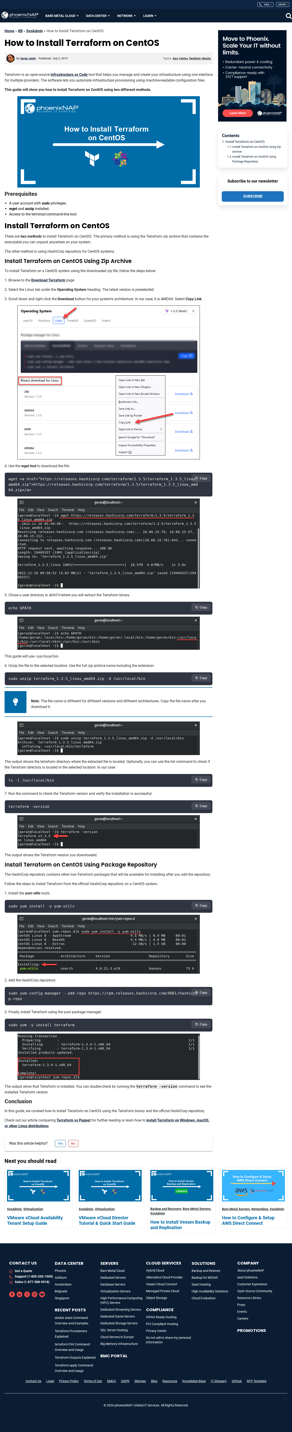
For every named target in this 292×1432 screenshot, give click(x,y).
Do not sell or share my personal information (168, 1340)
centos (183, 58)
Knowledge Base (194, 1381)
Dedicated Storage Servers (119, 1323)
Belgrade (61, 1291)
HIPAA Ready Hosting (161, 1317)
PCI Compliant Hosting (162, 1324)
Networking (259, 1209)
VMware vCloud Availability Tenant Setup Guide (35, 1220)
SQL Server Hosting (114, 1330)
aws (175, 58)
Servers (109, 1263)
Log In (281, 4)
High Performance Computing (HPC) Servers (121, 1300)
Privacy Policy (69, 1381)
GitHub (237, 1381)
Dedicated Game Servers (117, 1316)
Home (9, 31)
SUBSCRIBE (253, 196)
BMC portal (114, 1356)
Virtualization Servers (115, 1291)
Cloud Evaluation (204, 1298)
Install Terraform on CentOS (245, 142)
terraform (195, 58)
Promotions (251, 1330)
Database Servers (112, 1284)
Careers (242, 1318)
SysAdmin (34, 31)
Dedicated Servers (113, 1277)
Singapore (62, 1298)
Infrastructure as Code (69, 74)
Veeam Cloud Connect (161, 1284)
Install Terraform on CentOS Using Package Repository (254, 159)
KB (20, 31)
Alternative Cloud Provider (164, 1277)
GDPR (125, 1381)
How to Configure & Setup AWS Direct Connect (248, 1220)
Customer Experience (252, 1284)
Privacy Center (156, 1331)
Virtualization (33, 1209)
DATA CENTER (69, 1263)
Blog (154, 1381)
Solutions (203, 1263)
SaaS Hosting (201, 1284)
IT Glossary (219, 1381)
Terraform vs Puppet (74, 1120)
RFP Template (256, 1381)
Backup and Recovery (165, 1209)
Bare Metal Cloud (112, 1271)
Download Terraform (48, 280)
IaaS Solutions (247, 1277)
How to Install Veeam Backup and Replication (180, 1224)
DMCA (111, 1381)
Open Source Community (254, 1291)
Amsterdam (63, 1284)
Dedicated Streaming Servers (120, 1309)
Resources (169, 1381)
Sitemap (140, 1381)
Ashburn (61, 1277)
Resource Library (249, 1298)
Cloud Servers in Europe (117, 1337)
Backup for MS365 (205, 1277)
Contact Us (33, 1381)
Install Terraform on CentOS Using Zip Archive (256, 149)
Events (242, 1311)
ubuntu (206, 58)
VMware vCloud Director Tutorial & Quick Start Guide (107, 1220)
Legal (50, 1381)
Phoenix (60, 1271)
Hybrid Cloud (155, 1270)
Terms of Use (93, 1381)
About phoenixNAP (250, 1270)
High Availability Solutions (210, 1291)
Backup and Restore (206, 1271)
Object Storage (156, 1298)
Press (241, 1305)
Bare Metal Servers (197, 1209)
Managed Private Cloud (162, 1291)
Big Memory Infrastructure (119, 1344)
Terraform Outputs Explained (75, 1357)
